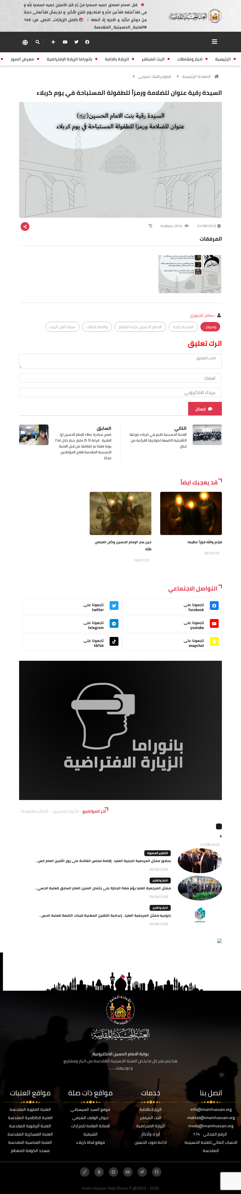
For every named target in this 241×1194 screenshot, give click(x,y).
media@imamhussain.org (210, 1126)
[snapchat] (99, 1172)
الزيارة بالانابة (151, 1109)
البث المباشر (150, 1117)
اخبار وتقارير (160, 880)
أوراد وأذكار (150, 1134)
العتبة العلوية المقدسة (30, 1109)
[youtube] (65, 42)
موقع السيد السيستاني (90, 1109)
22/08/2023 (206, 225)
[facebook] (87, 42)
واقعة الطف (97, 327)
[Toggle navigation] (214, 41)
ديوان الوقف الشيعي (90, 1117)
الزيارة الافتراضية (150, 1126)
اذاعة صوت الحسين (151, 1142)
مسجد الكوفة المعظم (30, 1150)
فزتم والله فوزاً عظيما (205, 542)
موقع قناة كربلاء (90, 1142)
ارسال (200, 409)
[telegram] (113, 1172)
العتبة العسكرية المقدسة (30, 1134)
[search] (37, 42)
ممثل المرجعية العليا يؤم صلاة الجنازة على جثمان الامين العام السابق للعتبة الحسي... (103, 888)
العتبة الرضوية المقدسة (30, 1126)
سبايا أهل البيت (62, 327)
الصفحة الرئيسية (196, 76)
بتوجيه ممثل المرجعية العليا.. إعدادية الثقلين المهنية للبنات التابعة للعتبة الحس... (105, 915)
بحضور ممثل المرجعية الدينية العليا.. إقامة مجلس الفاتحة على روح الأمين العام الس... (103, 860)
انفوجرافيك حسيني (154, 76)
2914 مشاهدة (171, 225)
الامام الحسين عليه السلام (140, 327)
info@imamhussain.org (211, 1109)
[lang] (25, 42)
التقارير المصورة (157, 853)
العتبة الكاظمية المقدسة (30, 1117)
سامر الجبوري (201, 315)
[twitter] (76, 42)
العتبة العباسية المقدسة (30, 1142)
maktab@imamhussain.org (211, 1117)
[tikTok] (84, 1172)
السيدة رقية (183, 327)
